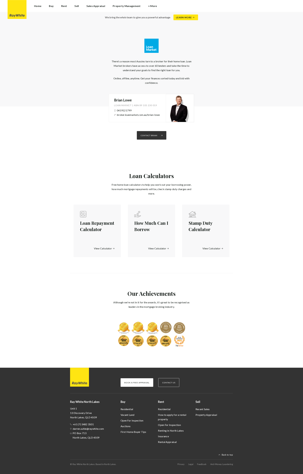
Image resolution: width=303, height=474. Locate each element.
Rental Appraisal (167, 441)
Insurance (163, 436)
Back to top (227, 454)
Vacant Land (127, 414)
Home (37, 5)
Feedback (201, 464)
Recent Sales (203, 409)
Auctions (126, 426)
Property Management (127, 5)
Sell (198, 401)
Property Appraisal (206, 414)
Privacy (181, 464)
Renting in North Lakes (171, 430)
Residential (127, 409)
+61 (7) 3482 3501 (83, 424)
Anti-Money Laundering (221, 464)
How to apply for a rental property (172, 417)
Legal (190, 464)
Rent (161, 401)
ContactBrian (149, 135)
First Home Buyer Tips (133, 431)
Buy (123, 401)
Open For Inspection (132, 420)
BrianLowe (123, 100)
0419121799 (124, 110)
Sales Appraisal (95, 5)
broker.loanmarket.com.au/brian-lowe (138, 114)
